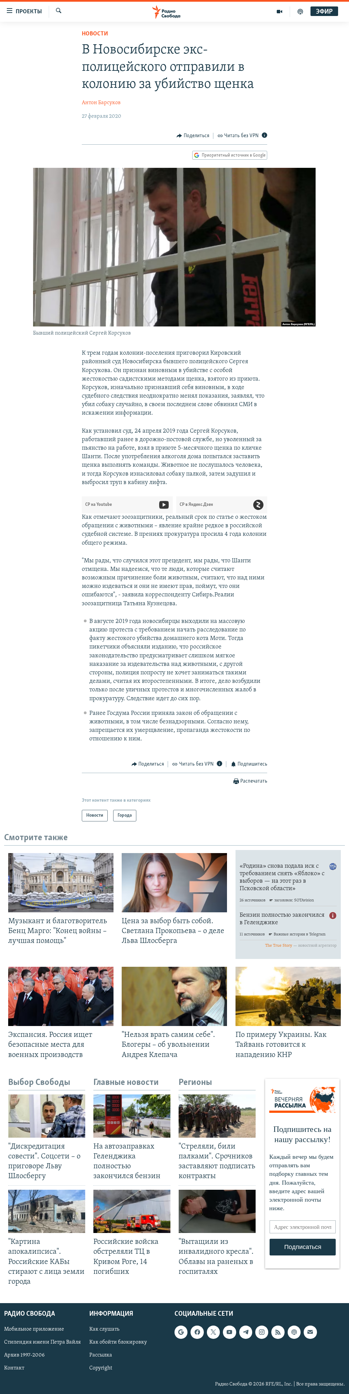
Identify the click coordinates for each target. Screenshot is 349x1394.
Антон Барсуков (101, 103)
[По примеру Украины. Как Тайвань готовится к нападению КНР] (288, 996)
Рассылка (100, 1355)
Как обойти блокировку (118, 1342)
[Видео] (279, 11)
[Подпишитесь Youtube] (229, 1332)
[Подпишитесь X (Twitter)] (213, 1332)
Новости (95, 34)
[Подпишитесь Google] (180, 1332)
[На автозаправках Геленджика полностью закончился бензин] (131, 1116)
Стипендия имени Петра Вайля (42, 1342)
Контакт (14, 1368)
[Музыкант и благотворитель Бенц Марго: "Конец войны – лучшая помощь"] (60, 882)
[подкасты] (300, 11)
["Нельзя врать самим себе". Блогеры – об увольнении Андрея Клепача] (174, 996)
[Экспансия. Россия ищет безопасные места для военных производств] (60, 996)
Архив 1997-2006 (24, 1355)
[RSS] (277, 1332)
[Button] (193, 135)
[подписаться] (310, 1332)
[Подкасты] (294, 1332)
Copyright (100, 1368)
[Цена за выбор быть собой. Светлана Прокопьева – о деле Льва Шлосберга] (174, 882)
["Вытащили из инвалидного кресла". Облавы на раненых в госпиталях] (217, 1211)
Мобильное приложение (34, 1329)
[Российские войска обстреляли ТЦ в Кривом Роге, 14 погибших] (131, 1211)
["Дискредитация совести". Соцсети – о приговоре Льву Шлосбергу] (46, 1116)
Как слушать (104, 1329)
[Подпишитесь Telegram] (245, 1332)
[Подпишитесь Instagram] (261, 1332)
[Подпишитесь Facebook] (197, 1332)
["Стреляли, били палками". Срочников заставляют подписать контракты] (217, 1116)
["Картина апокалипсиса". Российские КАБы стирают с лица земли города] (46, 1211)
